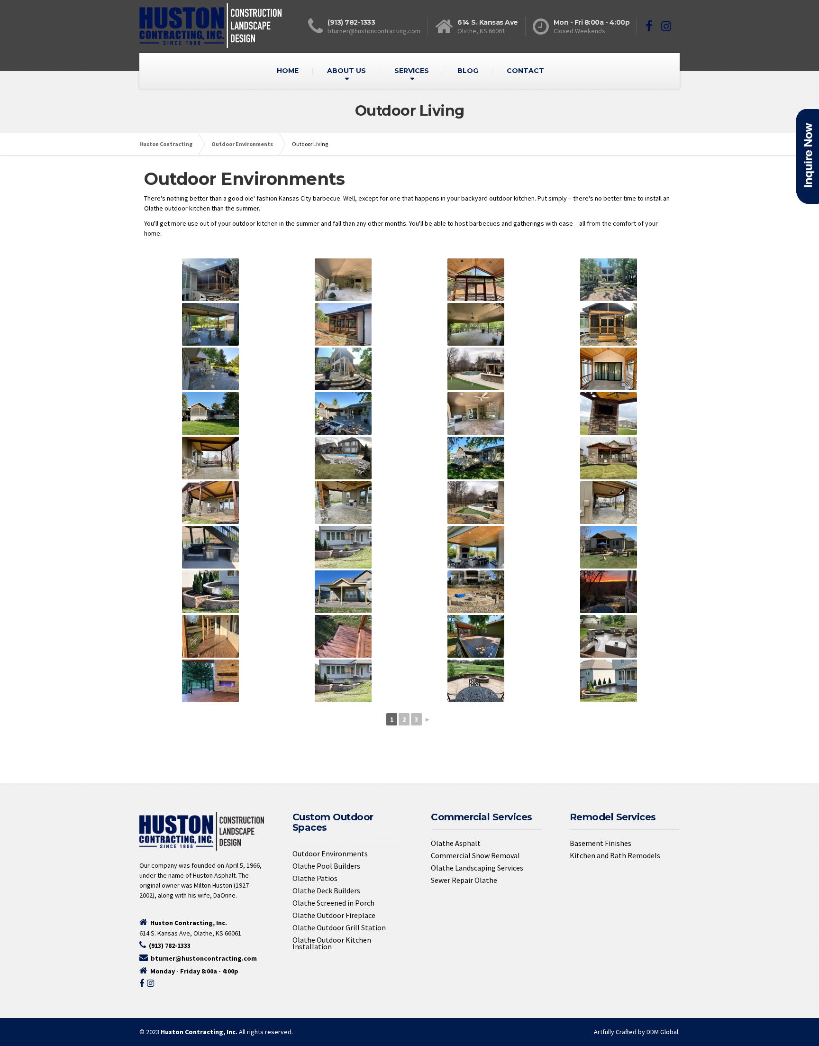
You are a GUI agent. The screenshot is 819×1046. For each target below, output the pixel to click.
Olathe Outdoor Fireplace (333, 915)
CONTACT (525, 70)
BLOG (467, 70)
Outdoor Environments (330, 853)
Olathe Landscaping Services (477, 867)
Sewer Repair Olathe (464, 880)
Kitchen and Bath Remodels (615, 855)
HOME (288, 70)
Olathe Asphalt (456, 843)
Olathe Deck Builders (326, 890)
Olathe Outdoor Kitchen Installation (331, 943)
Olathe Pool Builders (326, 866)
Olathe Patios (314, 878)
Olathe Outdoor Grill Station (339, 927)
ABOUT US (346, 70)
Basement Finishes (600, 843)
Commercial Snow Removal (475, 855)
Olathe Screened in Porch (333, 903)
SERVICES (411, 70)
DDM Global (662, 1032)
